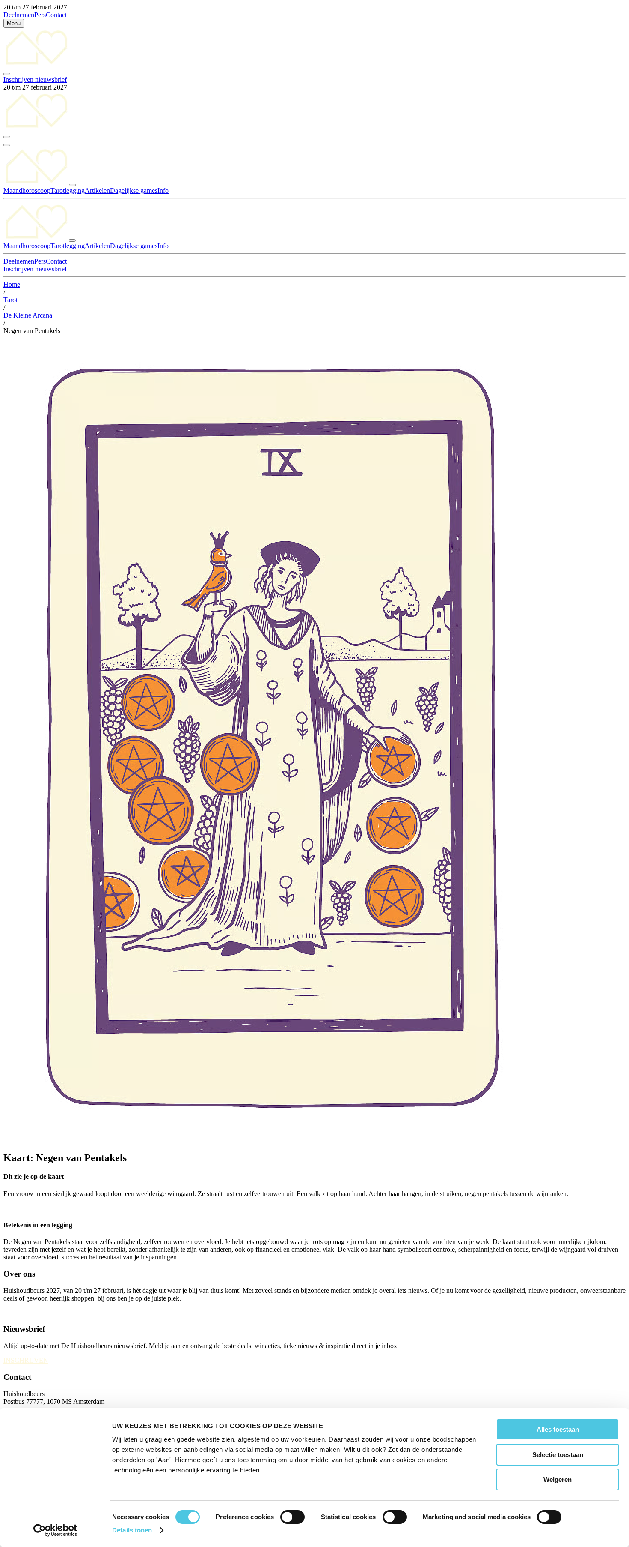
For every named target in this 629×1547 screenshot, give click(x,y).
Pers (40, 14)
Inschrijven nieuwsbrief (35, 79)
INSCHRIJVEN (25, 1360)
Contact (56, 14)
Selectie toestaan (557, 1454)
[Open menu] (6, 145)
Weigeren (557, 1479)
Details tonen (132, 1530)
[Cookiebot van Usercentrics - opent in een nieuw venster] (55, 1530)
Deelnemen (18, 14)
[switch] (292, 1517)
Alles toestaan (558, 1429)
